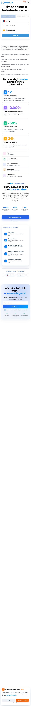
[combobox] (15, 21)
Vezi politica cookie (11, 695)
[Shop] (25, 2)
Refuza (8, 700)
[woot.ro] (7, 2)
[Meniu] (28, 2)
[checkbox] (15, 310)
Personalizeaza (16, 702)
